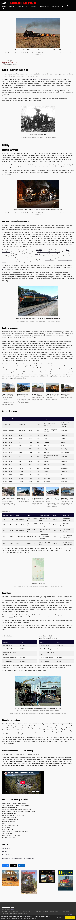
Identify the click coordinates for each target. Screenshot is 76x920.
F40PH (59, 267)
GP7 (40, 250)
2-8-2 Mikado (49, 260)
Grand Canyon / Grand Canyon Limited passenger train (18, 858)
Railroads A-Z (6, 848)
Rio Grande (11, 376)
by (9, 909)
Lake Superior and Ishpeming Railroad (48, 252)
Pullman (11, 617)
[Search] (67, 6)
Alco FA (4, 851)
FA (39, 254)
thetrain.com (11, 837)
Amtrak (4, 269)
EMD (37, 250)
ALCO (36, 254)
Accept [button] (70, 917)
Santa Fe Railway (7, 855)
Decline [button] (59, 917)
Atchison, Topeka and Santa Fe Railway (39, 79)
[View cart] (3, 9)
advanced (12, 909)
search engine (4, 909)
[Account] (62, 6)
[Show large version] (38, 33)
